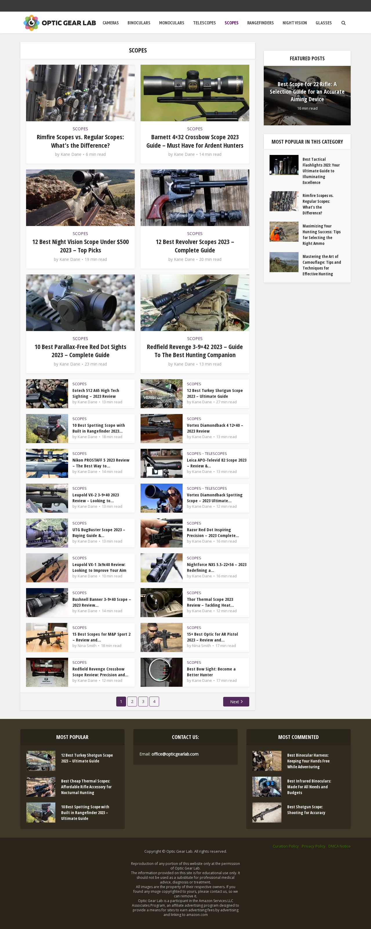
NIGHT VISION (295, 23)
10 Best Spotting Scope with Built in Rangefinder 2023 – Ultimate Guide (85, 812)
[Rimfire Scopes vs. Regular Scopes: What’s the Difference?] (286, 201)
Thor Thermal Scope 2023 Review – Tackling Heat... (210, 602)
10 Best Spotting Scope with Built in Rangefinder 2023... (98, 428)
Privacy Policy (313, 846)
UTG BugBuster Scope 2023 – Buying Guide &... (98, 532)
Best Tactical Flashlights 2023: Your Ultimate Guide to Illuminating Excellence (321, 170)
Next (234, 701)
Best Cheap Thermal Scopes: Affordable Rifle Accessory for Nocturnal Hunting (86, 786)
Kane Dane (71, 154)
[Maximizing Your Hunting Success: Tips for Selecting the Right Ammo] (286, 232)
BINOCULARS (139, 23)
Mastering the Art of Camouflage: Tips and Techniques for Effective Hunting (322, 265)
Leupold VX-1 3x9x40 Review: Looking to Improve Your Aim (99, 567)
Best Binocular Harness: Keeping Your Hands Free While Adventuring (308, 760)
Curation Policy (286, 846)
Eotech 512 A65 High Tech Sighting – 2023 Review (95, 393)
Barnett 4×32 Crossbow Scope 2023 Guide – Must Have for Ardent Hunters (194, 140)
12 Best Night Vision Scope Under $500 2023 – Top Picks (80, 245)
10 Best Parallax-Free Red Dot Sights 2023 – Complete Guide (80, 350)
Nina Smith (87, 645)
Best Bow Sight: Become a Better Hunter (211, 671)
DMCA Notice (339, 846)
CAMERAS (111, 23)
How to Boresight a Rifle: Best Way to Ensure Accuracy (307, 91)
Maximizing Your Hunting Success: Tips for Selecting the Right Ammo (322, 234)
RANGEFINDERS (260, 23)
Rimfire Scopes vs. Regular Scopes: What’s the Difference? (80, 140)
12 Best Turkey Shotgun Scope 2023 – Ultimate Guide (215, 393)
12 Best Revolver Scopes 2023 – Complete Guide (195, 245)
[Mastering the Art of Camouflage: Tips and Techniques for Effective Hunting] (286, 262)
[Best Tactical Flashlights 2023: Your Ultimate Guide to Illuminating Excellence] (286, 165)
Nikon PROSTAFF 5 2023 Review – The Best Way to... (100, 463)
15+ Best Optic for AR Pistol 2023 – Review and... (212, 637)
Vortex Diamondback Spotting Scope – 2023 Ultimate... (215, 497)
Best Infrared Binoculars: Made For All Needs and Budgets (309, 786)
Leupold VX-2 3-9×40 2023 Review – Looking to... (95, 497)
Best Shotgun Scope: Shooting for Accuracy (306, 809)
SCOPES (232, 23)
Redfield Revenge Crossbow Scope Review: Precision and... (100, 671)
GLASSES (324, 23)
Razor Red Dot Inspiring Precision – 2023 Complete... (213, 532)
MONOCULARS (171, 23)
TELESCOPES (204, 23)
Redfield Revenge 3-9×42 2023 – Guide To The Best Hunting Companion (195, 350)
